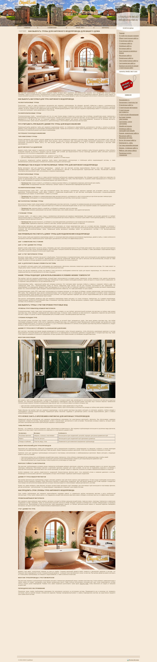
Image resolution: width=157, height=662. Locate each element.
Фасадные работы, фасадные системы (125, 137)
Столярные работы (125, 43)
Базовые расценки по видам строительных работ (128, 67)
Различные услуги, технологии (125, 154)
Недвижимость (124, 100)
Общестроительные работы (128, 38)
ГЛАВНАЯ (27, 28)
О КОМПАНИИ (52, 28)
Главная (121, 33)
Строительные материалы (128, 108)
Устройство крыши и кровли (129, 36)
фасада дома (84, 583)
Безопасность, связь (126, 143)
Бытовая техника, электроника (125, 118)
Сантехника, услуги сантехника (125, 123)
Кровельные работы (126, 58)
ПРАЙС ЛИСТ (80, 28)
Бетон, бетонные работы (127, 140)
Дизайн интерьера (125, 126)
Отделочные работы (126, 41)
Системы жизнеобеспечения (128, 145)
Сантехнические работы (127, 63)
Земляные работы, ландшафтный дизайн (127, 130)
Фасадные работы (125, 56)
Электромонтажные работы (128, 61)
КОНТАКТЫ (105, 28)
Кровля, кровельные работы (129, 133)
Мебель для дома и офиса (128, 150)
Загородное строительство (128, 102)
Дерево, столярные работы (128, 148)
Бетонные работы (125, 48)
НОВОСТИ (128, 95)
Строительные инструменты (124, 111)
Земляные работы (125, 46)
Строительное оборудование (129, 115)
